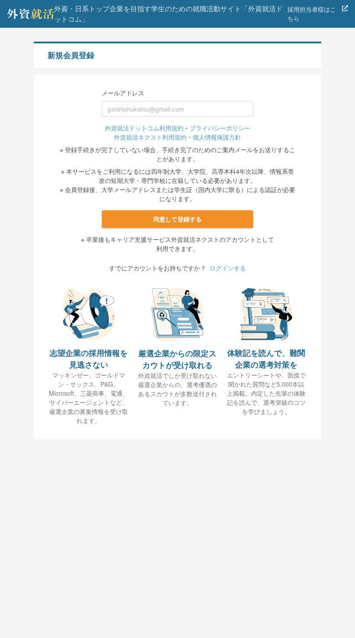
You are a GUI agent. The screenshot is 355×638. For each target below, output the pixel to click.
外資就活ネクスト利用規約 (150, 137)
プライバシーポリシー (220, 128)
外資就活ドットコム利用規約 (144, 128)
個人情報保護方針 (217, 137)
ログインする (228, 268)
